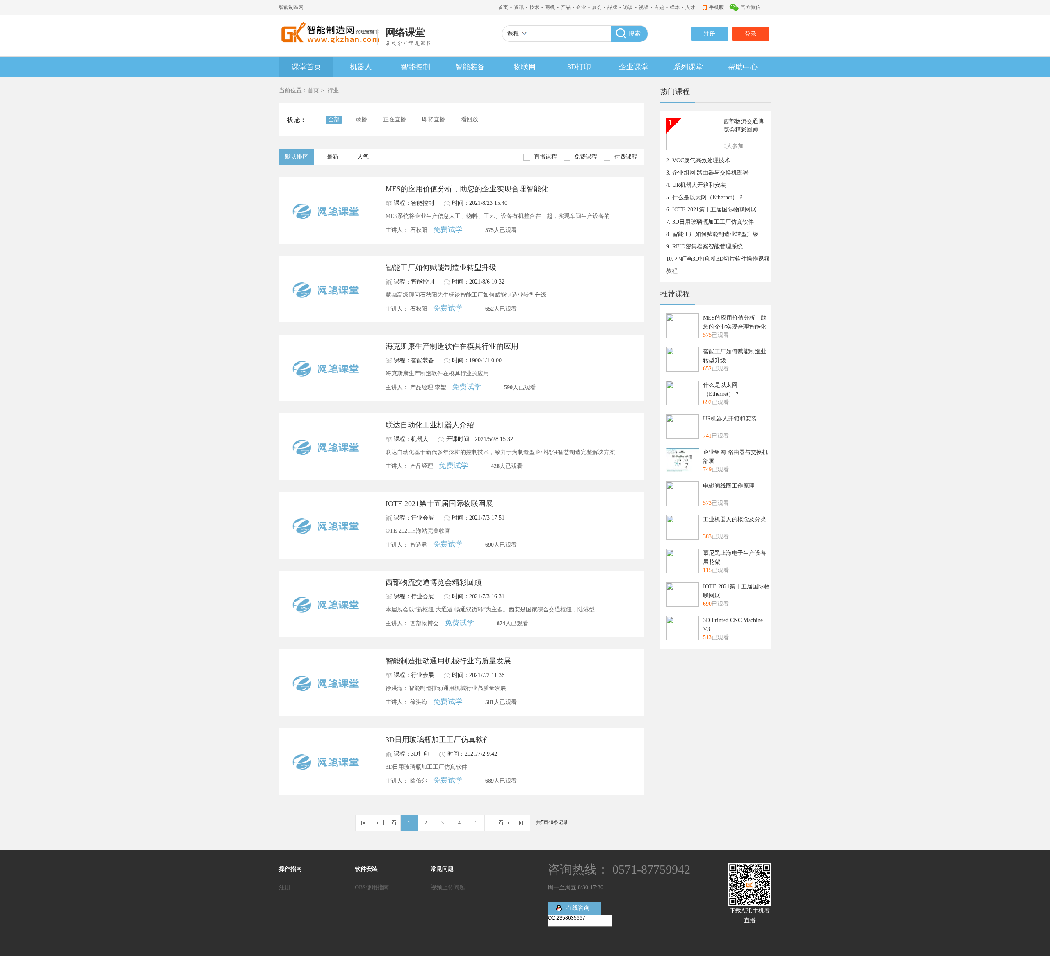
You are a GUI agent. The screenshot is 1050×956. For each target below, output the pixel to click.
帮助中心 (743, 67)
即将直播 (433, 119)
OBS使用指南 (372, 887)
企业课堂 (633, 67)
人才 (690, 7)
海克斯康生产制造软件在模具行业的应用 (452, 346)
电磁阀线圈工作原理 (729, 486)
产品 (566, 7)
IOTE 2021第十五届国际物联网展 (439, 504)
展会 (597, 7)
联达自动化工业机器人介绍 (430, 425)
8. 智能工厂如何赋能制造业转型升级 (712, 234)
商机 (550, 7)
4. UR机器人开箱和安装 (696, 185)
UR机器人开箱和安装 (730, 419)
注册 (709, 34)
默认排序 (296, 157)
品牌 (612, 7)
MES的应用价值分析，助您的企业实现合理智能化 (467, 189)
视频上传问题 (448, 887)
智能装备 (470, 67)
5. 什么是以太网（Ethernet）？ (705, 197)
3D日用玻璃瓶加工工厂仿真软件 (438, 740)
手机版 (716, 7)
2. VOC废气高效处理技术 (698, 160)
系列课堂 (688, 67)
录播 (361, 119)
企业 (581, 7)
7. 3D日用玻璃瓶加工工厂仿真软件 (710, 222)
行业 (333, 90)
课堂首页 (306, 67)
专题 (659, 7)
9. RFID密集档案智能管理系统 (704, 246)
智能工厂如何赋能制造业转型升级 (441, 267)
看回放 (469, 119)
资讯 (519, 7)
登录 (750, 34)
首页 (503, 7)
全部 (334, 119)
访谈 (628, 7)
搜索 (634, 33)
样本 (675, 7)
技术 (534, 7)
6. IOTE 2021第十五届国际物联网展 (711, 210)
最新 (332, 157)
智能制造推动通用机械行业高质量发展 (448, 661)
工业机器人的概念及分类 (734, 519)
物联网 (525, 67)
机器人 (361, 67)
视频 (643, 7)
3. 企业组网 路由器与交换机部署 (707, 173)
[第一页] (363, 823)
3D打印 (579, 67)
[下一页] (499, 823)
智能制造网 (291, 7)
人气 (363, 157)
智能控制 (415, 67)
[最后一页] (521, 823)
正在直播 (394, 119)
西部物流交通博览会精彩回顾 (434, 582)
